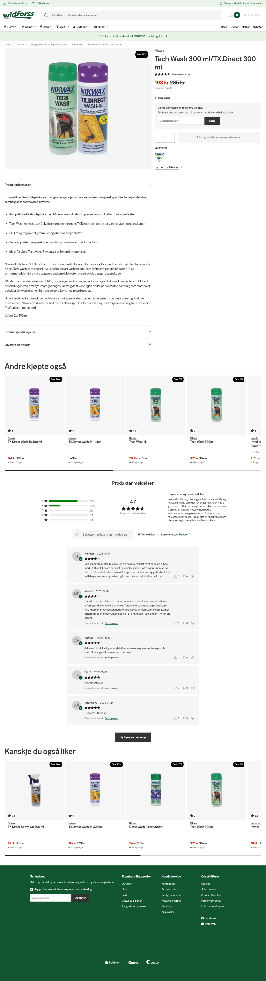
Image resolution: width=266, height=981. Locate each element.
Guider (235, 27)
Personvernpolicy (211, 900)
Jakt (124, 895)
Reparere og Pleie (59, 44)
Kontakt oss (168, 883)
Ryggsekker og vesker (134, 906)
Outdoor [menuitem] (82, 27)
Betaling (166, 906)
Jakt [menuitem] (62, 27)
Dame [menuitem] (28, 27)
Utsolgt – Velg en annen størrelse (218, 137)
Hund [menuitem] (101, 27)
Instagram (211, 924)
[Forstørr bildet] (78, 108)
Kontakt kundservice (253, 3)
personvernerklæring (79, 889)
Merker (246, 27)
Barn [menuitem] (46, 27)
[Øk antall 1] (171, 137)
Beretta (254, 437)
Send (212, 120)
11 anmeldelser (179, 74)
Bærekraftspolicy (211, 895)
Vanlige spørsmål (171, 895)
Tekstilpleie (77, 44)
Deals (224, 27)
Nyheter (257, 27)
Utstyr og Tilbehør (37, 44)
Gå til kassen (251, 15)
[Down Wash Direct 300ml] (155, 790)
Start (7, 44)
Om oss (205, 883)
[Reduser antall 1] (158, 137)
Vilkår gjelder (156, 36)
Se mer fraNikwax (166, 167)
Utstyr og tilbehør (132, 900)
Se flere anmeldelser (133, 737)
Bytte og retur (170, 889)
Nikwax (159, 51)
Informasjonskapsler (213, 906)
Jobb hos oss (208, 889)
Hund (125, 889)
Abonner (80, 897)
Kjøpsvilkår (168, 912)
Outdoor (20, 44)
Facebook (210, 918)
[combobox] (186, 534)
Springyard (256, 822)
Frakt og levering (171, 900)
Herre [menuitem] (10, 27)
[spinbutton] (164, 137)
